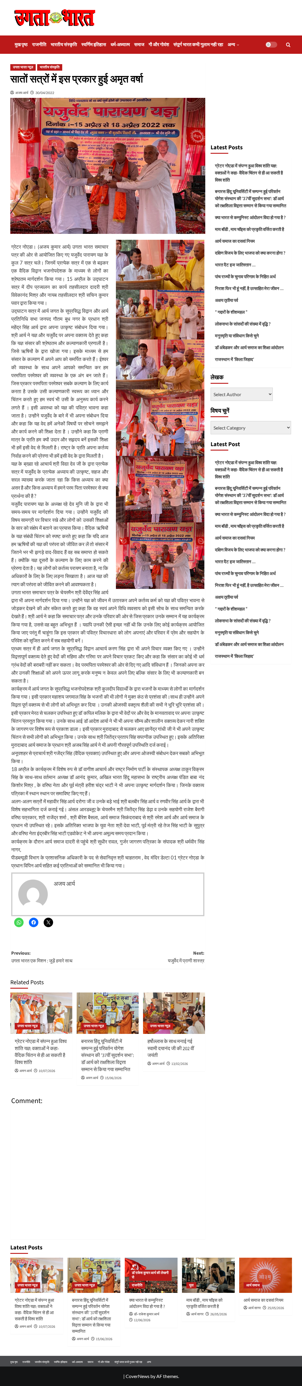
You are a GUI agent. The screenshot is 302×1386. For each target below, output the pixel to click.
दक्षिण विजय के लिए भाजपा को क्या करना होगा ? (250, 252)
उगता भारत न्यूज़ (23, 67)
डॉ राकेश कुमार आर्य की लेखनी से (150, 1275)
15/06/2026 (113, 1078)
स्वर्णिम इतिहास (93, 44)
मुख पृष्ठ (21, 44)
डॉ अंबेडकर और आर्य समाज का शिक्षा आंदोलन (249, 347)
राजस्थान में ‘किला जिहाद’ (234, 359)
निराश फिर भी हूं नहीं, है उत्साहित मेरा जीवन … (249, 288)
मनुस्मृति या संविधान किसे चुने (237, 335)
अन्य (231, 44)
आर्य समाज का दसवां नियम (235, 241)
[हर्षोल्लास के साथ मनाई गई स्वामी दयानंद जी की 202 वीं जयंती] (174, 1013)
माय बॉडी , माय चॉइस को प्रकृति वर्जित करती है (249, 229)
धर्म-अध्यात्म (120, 44)
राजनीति (39, 44)
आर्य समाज (253, 1285)
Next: (186, 957)
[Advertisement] (251, 100)
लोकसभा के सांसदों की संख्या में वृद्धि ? (242, 323)
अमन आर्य (25, 1070)
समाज (139, 44)
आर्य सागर (197, 1314)
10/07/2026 (47, 1070)
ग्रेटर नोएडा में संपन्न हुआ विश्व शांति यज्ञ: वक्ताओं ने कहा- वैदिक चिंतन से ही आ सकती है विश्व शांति (41, 1052)
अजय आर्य (21, 92)
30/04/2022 (44, 92)
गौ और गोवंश (159, 44)
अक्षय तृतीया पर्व (226, 300)
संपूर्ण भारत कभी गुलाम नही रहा (198, 44)
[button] (288, 45)
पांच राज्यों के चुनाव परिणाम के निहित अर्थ (245, 276)
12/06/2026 (142, 1320)
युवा (191, 1285)
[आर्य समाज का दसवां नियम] (265, 1275)
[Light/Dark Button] (271, 45)
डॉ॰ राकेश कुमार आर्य (146, 1314)
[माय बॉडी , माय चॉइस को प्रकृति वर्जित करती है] (208, 1275)
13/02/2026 (179, 1063)
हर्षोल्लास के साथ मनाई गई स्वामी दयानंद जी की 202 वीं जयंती (170, 1048)
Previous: (42, 957)
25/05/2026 (275, 1308)
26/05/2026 (218, 1314)
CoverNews (138, 1376)
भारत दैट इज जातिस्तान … (235, 264)
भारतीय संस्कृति (64, 44)
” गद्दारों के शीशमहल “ (231, 312)
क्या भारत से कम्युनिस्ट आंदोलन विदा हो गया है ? (250, 217)
